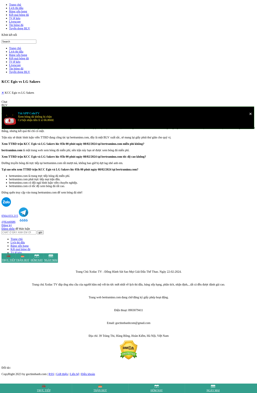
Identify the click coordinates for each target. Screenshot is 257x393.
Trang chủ (15, 4)
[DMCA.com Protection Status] (128, 358)
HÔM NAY (157, 390)
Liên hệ (74, 374)
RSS (51, 374)
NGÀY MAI (213, 390)
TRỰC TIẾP (44, 390)
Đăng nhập (8, 228)
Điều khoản (88, 374)
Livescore (15, 21)
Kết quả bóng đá (19, 14)
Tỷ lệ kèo (14, 18)
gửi (40, 232)
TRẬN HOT (100, 390)
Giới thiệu (62, 374)
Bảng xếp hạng (18, 11)
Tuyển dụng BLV (19, 28)
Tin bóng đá (16, 25)
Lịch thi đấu (16, 8)
